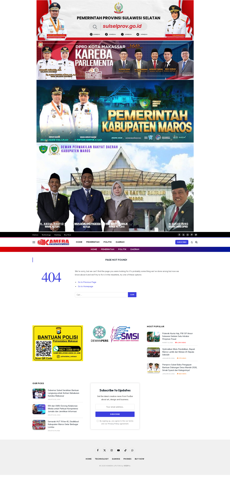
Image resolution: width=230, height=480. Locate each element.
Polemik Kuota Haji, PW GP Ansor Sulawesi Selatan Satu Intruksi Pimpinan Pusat (177, 336)
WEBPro (127, 466)
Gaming (57, 235)
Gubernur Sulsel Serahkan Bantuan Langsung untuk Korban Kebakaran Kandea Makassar (63, 393)
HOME (79, 242)
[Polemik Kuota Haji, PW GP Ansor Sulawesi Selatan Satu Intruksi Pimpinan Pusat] (153, 337)
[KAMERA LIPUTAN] (53, 242)
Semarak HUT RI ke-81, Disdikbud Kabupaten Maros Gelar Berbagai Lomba (63, 424)
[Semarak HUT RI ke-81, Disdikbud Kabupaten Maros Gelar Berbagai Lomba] (38, 425)
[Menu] (33, 242)
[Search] (196, 242)
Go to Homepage (85, 286)
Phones (128, 459)
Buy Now (67, 235)
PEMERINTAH (93, 242)
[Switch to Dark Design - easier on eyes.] (192, 242)
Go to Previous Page (87, 282)
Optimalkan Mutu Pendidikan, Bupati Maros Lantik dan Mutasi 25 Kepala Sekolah (178, 352)
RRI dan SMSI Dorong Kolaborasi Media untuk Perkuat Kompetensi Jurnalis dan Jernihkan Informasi (63, 409)
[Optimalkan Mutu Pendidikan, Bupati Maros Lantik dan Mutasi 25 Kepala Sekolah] (153, 352)
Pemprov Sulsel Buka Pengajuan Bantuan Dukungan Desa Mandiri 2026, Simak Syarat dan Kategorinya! (179, 367)
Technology (46, 235)
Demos (35, 235)
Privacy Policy (113, 424)
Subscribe (181, 242)
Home (89, 459)
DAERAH (120, 242)
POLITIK (108, 242)
